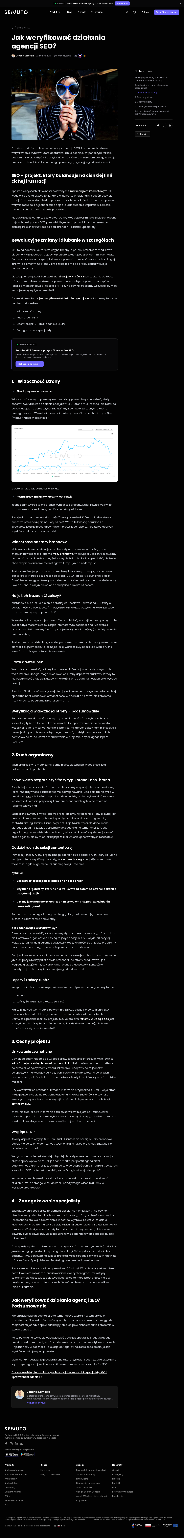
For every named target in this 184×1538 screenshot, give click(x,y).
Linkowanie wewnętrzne (88, 1483)
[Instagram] (11, 1443)
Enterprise (96, 12)
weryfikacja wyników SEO (70, 276)
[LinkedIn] (16, 1443)
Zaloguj (145, 12)
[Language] (134, 12)
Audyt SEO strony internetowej (91, 1496)
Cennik (82, 12)
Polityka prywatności (122, 1491)
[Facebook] (6, 1443)
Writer (8, 1496)
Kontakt (116, 1483)
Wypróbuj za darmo (166, 12)
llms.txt (115, 1487)
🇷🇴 (84, 55)
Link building (82, 1478)
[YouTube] (21, 1443)
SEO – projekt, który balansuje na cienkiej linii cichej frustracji (151, 79)
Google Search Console (88, 1491)
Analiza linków (11, 1483)
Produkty (54, 12)
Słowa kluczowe (84, 1487)
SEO (28, 27)
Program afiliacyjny (50, 1474)
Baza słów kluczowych (16, 1474)
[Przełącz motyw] (127, 12)
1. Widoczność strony (146, 92)
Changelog (117, 1474)
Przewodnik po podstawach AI (91, 1470)
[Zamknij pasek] (180, 3)
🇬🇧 (75, 55)
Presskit (116, 1478)
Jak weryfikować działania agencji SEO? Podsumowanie (152, 112)
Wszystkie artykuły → (37, 1402)
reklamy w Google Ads (94, 1019)
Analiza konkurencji (85, 1474)
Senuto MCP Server (14, 1500)
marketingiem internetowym (88, 191)
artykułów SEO (21, 1104)
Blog (69, 12)
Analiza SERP (11, 1478)
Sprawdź (121, 3)
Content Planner (13, 1491)
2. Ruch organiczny (144, 97)
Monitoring (10, 1487)
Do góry (144, 134)
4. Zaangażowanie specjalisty (150, 106)
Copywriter (81, 1500)
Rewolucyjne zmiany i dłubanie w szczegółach (151, 86)
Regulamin (117, 1496)
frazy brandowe (63, 554)
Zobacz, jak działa (28, 364)
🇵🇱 (80, 55)
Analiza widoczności (14, 1470)
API (6, 1504)
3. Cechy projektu (143, 101)
